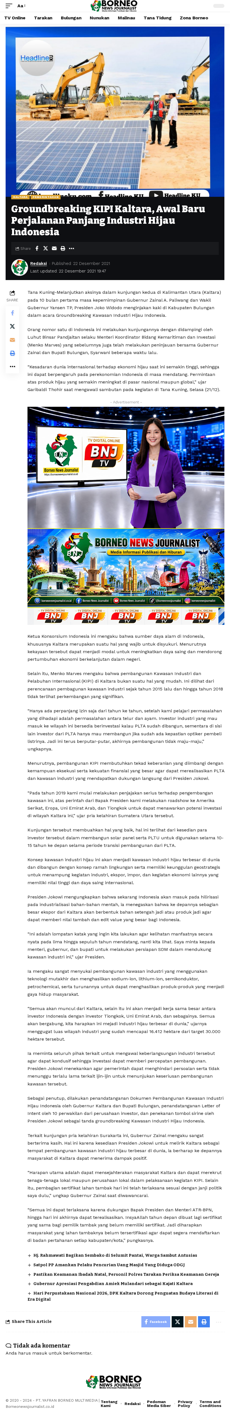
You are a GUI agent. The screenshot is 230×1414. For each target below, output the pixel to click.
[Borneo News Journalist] (115, 6)
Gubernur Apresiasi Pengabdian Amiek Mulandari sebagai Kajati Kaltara (113, 1283)
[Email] (54, 248)
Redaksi (38, 263)
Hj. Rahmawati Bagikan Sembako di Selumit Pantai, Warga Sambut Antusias (115, 1255)
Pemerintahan (46, 196)
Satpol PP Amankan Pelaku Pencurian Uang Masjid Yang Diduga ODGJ (109, 1264)
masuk (39, 1353)
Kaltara (20, 196)
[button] (10, 6)
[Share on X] (45, 248)
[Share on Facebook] (37, 248)
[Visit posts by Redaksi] (19, 267)
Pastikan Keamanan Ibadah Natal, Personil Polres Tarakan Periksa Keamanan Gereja (126, 1274)
